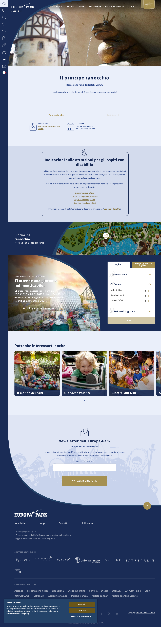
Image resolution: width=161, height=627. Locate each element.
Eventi (82, 6)
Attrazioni (57, 6)
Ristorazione (95, 6)
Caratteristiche (56, 115)
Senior (114, 300)
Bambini (115, 295)
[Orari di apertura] (4, 17)
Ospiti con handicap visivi (84, 199)
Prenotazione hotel (37, 590)
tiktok (101, 613)
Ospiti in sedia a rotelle (84, 193)
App (42, 523)
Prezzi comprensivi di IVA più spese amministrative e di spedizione (43, 535)
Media (104, 590)
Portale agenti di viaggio (124, 595)
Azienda (18, 590)
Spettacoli (70, 6)
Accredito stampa (57, 595)
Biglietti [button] (119, 264)
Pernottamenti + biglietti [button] (143, 264)
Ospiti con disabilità (112, 209)
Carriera (93, 590)
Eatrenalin (38, 595)
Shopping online (76, 590)
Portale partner (99, 595)
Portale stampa (79, 595)
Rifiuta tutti (81, 610)
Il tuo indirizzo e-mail (85, 461)
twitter (109, 613)
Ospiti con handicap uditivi (85, 203)
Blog (147, 590)
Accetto (81, 604)
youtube (116, 613)
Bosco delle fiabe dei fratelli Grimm (49, 127)
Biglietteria (58, 590)
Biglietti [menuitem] (149, 4)
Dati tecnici (113, 115)
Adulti (114, 290)
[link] (147, 506)
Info (132, 6)
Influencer (87, 523)
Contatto (63, 523)
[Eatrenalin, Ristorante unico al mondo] (139, 560)
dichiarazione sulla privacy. (20, 614)
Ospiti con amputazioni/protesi (85, 196)
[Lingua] (4, 72)
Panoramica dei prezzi (115, 6)
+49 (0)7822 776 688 (145, 613)
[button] (4, 3)
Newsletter (20, 523)
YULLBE (116, 590)
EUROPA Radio (133, 590)
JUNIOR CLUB (22, 595)
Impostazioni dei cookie (81, 616)
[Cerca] (4, 10)
